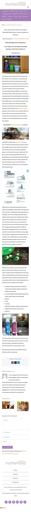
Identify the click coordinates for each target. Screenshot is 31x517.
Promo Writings (11, 24)
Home (15, 470)
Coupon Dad (19, 493)
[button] (3, 406)
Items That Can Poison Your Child (20, 38)
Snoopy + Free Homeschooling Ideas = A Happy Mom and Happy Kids (23, 406)
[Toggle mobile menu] (28, 7)
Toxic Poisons (19, 142)
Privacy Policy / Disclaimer (16, 489)
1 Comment (19, 24)
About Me (15, 478)
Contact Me (16, 482)
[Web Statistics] (3, 508)
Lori (5, 24)
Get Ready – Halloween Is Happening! (8, 405)
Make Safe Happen (23, 108)
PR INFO (15, 474)
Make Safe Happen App (17, 124)
